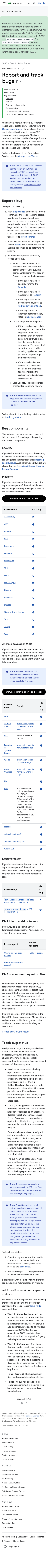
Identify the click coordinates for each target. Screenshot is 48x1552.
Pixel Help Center (9, 1510)
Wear (6, 634)
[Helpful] (19, 68)
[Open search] (28, 3)
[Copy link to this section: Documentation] (24, 859)
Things (7, 626)
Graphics (8, 553)
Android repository (10, 1438)
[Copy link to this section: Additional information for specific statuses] (15, 1294)
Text (6, 619)
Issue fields (25, 1266)
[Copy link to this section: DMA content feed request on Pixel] (4, 978)
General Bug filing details (21, 678)
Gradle (7, 760)
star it (18, 244)
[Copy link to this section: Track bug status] (30, 1043)
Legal (32, 1537)
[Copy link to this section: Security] (14, 448)
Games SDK (9, 849)
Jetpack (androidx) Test (14, 841)
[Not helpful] (23, 68)
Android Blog (7, 1478)
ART (6, 524)
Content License (32, 1416)
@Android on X (8, 1470)
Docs (12, 63)
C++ (6, 736)
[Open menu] (4, 3)
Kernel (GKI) (9, 561)
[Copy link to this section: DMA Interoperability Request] (41, 921)
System (7, 605)
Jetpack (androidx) (12, 834)
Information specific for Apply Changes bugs (25, 772)
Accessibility (9, 517)
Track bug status (13, 417)
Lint (5, 781)
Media (6, 575)
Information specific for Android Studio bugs (25, 726)
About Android (8, 1537)
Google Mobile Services (12, 1519)
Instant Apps (9, 583)
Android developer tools (29, 306)
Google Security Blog (11, 1483)
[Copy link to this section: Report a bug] (25, 201)
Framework (9, 546)
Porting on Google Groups (13, 1495)
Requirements (8, 1442)
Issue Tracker (7, 1527)
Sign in (41, 3)
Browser (7, 531)
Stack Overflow (8, 1523)
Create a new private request (16, 1032)
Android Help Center (10, 1506)
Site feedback (19, 1541)
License (40, 1537)
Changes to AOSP (28, 52)
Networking (9, 597)
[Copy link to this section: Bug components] (31, 428)
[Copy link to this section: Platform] (15, 477)
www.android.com (10, 1515)
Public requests (36, 953)
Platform (37, 295)
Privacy (7, 1541)
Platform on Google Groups (13, 1487)
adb (6, 716)
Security (22, 287)
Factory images (8, 1455)
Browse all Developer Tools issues (24, 692)
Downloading (7, 1447)
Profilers (7, 827)
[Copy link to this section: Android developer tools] (34, 644)
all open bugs (19, 212)
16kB (6, 568)
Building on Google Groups (13, 1491)
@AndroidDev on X (10, 1474)
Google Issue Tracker (28, 156)
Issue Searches (28, 237)
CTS (6, 539)
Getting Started (23, 63)
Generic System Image (14, 612)
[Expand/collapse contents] (17, 89)
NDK (6, 788)
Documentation (11, 11)
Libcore (7, 590)
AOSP (4, 63)
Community (22, 1537)
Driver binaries (8, 1459)
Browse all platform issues (24, 498)
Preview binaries (9, 1451)
